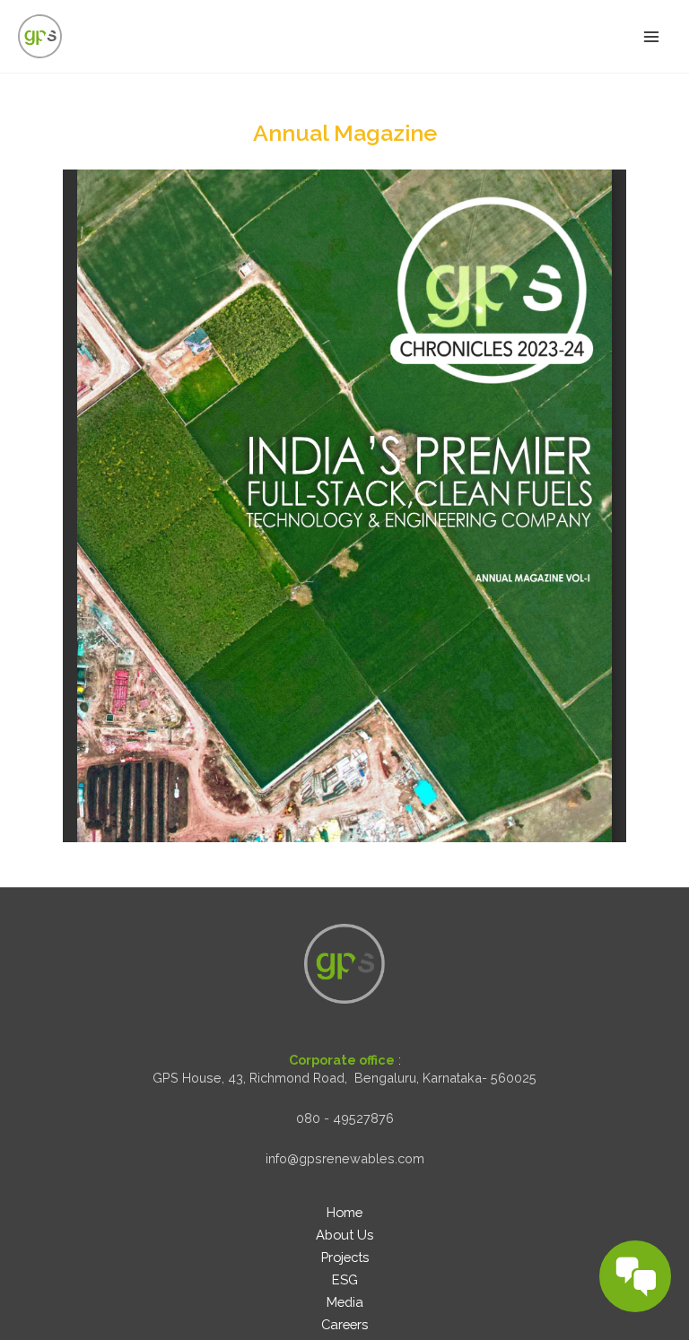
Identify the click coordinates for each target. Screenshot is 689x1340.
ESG (345, 1279)
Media (345, 1302)
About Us (344, 1234)
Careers (344, 1324)
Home (344, 1212)
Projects (345, 1257)
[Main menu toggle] (651, 36)
